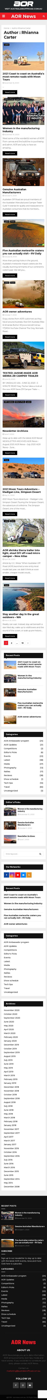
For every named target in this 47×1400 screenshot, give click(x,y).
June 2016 (8, 1163)
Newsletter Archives (15, 431)
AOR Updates (9, 402)
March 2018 (9, 1117)
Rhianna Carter (24, 28)
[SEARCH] (40, 854)
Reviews (13, 344)
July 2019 (8, 1060)
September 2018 (12, 1098)
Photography (10, 768)
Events (7, 756)
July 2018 (8, 1106)
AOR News (23, 16)
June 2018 (8, 1110)
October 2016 (10, 1152)
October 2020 (10, 1014)
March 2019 (9, 1075)
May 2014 (8, 1183)
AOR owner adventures (17, 311)
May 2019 (8, 1068)
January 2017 (10, 1144)
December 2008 (11, 1186)
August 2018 (10, 1102)
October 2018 (10, 1094)
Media (13, 521)
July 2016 (8, 1160)
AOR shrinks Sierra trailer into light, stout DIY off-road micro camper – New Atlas (21, 553)
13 (23, 643)
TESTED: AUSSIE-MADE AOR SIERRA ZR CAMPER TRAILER (20, 374)
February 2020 (11, 1037)
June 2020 (9, 1022)
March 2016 (9, 1167)
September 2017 (12, 1133)
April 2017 (8, 1137)
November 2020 (11, 1010)
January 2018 (10, 1125)
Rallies (7, 771)
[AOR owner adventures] (10, 720)
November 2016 (11, 1148)
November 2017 (11, 1129)
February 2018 (10, 1121)
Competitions (10, 748)
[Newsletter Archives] (10, 839)
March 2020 (9, 1033)
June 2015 (8, 1175)
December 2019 (11, 1045)
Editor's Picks (9, 99)
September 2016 (12, 1156)
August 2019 (10, 1056)
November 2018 (11, 1091)
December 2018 (11, 1087)
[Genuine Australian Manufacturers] (10, 692)
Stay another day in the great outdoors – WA (21, 616)
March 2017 (9, 1140)
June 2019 (8, 1064)
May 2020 (8, 1025)
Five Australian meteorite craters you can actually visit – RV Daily (23, 252)
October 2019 (10, 1048)
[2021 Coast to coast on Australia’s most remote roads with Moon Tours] (10, 665)
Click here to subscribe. (11, 1264)
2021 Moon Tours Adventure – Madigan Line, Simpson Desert (22, 491)
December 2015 (11, 1171)
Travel (13, 221)
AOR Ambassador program (16, 741)
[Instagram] (23, 1385)
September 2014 (12, 1179)
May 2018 (8, 1114)
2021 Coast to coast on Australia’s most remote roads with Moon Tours (23, 76)
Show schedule (11, 779)
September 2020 (12, 1018)
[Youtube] (30, 1385)
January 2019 (10, 1083)
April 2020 (9, 1029)
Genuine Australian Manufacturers (14, 191)
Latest (7, 44)
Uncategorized (11, 791)
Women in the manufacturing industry (29, 676)
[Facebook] (16, 1385)
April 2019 (8, 1071)
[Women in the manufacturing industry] (10, 678)
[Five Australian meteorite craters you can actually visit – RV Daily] (10, 706)
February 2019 (10, 1079)
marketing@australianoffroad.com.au (23, 1371)
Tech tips (8, 783)
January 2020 (10, 1041)
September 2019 (12, 1052)
